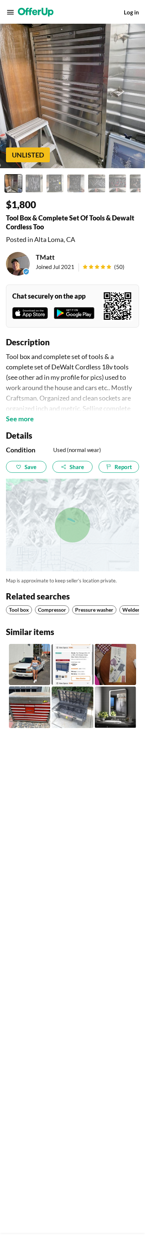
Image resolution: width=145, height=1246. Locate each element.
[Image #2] (34, 183)
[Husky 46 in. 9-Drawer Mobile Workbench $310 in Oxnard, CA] (72, 664)
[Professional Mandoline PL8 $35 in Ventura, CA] (115, 664)
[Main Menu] (10, 12)
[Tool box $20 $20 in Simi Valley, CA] (29, 707)
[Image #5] (97, 183)
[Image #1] (13, 183)
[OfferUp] (36, 12)
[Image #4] (76, 183)
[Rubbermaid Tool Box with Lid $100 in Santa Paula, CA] (72, 707)
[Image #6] (117, 183)
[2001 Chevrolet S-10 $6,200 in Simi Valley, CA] (29, 664)
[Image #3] (55, 183)
